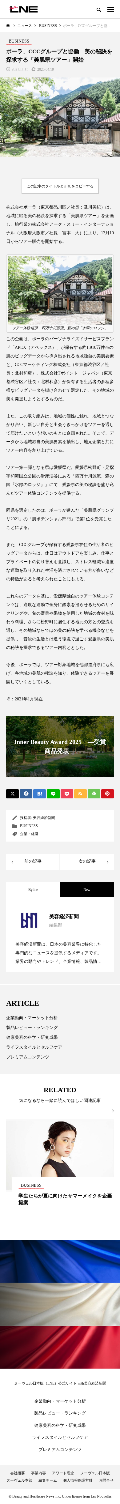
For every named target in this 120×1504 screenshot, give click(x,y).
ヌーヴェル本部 (19, 1480)
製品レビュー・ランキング (32, 1027)
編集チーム (47, 1480)
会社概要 (17, 1473)
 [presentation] (110, 1111)
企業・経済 (29, 834)
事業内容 (38, 1473)
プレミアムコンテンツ (27, 1057)
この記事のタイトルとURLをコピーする (60, 186)
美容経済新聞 (44, 818)
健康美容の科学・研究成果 (32, 1037)
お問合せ (106, 1480)
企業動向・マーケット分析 (32, 1018)
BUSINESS (29, 826)
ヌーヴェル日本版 (95, 1473)
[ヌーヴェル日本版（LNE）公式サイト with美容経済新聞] (23, 9)
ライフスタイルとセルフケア (34, 1047)
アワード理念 (63, 1473)
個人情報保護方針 (78, 1480)
